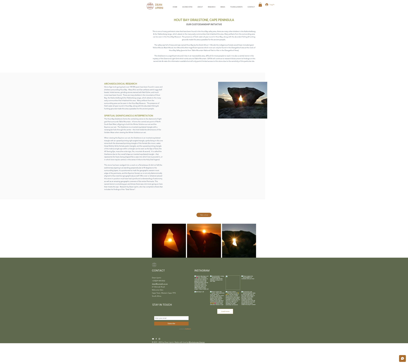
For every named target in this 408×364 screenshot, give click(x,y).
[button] (260, 4)
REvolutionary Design (197, 342)
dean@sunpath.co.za (160, 284)
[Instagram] (159, 339)
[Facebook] (156, 339)
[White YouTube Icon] (153, 339)
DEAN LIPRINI (159, 6)
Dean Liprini (169, 342)
